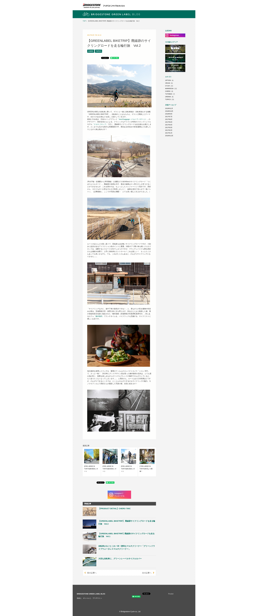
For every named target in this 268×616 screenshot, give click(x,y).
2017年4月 (168, 125)
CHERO (90, 51)
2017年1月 (168, 133)
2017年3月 (168, 127)
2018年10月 (169, 111)
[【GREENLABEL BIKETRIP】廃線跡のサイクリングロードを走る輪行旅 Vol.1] (119, 540)
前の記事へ (92, 573)
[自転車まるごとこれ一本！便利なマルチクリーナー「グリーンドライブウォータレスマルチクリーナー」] (119, 553)
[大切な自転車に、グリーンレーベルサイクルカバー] (112, 566)
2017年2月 (168, 130)
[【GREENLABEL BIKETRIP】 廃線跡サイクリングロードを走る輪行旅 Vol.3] (119, 528)
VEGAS (167, 83)
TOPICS (98, 51)
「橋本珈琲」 (99, 316)
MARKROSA (169, 88)
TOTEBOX (168, 94)
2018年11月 (169, 108)
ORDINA (168, 97)
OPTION (168, 80)
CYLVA (167, 86)
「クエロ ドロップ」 (100, 124)
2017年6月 (168, 119)
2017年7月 (168, 116)
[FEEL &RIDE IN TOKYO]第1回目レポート (128, 468)
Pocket (170, 594)
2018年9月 (168, 114)
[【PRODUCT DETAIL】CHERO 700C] (107, 515)
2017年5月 (168, 122)
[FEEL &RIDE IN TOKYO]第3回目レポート (91, 468)
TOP (84, 21)
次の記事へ (146, 573)
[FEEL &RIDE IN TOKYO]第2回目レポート (109, 468)
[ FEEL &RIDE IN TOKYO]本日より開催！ (146, 468)
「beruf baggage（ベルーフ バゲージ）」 (133, 119)
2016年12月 (169, 135)
